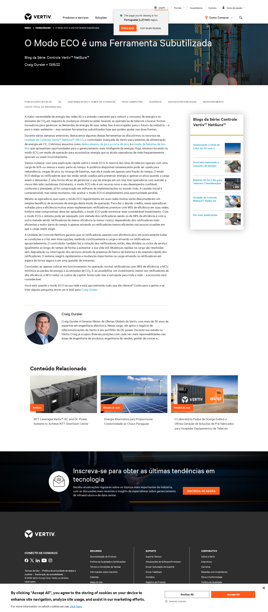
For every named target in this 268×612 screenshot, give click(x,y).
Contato (212, 7)
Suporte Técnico (154, 556)
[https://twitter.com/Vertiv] (32, 560)
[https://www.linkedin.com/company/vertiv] (38, 560)
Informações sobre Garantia (103, 571)
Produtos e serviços (76, 17)
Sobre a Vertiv (208, 556)
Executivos (206, 561)
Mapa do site (96, 582)
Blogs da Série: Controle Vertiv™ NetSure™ (215, 122)
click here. (76, 606)
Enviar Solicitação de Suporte (160, 566)
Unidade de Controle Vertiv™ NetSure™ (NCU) (54, 139)
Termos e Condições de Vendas (105, 566)
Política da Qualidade (211, 582)
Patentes (94, 576)
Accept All (233, 594)
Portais (177, 7)
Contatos (150, 576)
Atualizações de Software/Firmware (163, 561)
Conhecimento (43, 27)
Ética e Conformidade (211, 576)
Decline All (187, 594)
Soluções (101, 17)
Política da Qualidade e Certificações (108, 561)
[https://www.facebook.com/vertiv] (26, 560)
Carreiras (205, 566)
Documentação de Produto (103, 556)
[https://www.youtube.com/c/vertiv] (44, 560)
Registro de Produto (156, 582)
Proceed (127, 28)
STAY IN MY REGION (150, 28)
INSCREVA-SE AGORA (201, 491)
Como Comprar (219, 17)
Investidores (196, 7)
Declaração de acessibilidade (49, 574)
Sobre (28, 27)
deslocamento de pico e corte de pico (105, 144)
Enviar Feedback (154, 571)
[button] (217, 149)
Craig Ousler (89, 289)
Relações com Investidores (214, 571)
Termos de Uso (32, 570)
